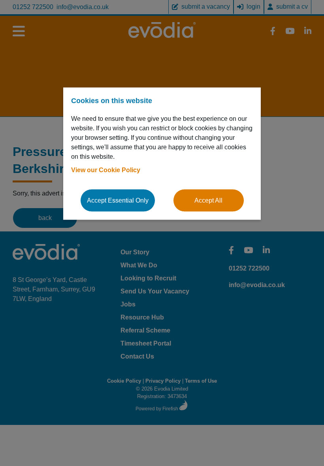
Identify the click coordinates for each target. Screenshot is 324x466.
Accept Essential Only (118, 200)
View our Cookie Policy (105, 170)
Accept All (208, 200)
